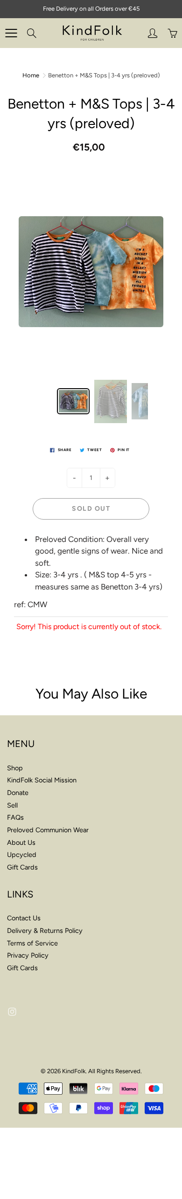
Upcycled (21, 854)
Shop (15, 768)
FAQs (15, 817)
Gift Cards (22, 867)
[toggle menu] (11, 33)
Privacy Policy (28, 955)
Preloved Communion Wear (48, 830)
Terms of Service (32, 943)
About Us (21, 842)
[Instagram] (12, 1012)
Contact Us (24, 918)
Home (30, 75)
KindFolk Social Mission (42, 780)
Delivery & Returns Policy (45, 930)
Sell (12, 805)
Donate (17, 792)
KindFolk (73, 1071)
